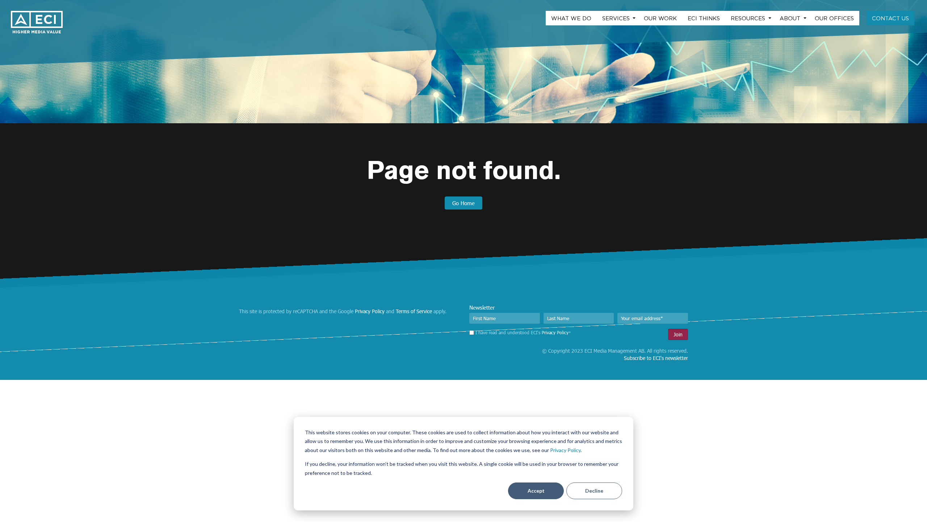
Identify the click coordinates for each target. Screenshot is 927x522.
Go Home (463, 203)
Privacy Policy (565, 450)
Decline (594, 491)
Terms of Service (414, 311)
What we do (571, 18)
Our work (660, 18)
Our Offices (834, 18)
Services (617, 18)
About (791, 18)
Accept (536, 491)
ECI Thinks (704, 18)
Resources (749, 18)
